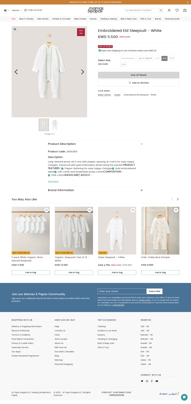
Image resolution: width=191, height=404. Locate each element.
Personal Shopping (64, 364)
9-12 (124, 65)
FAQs (57, 335)
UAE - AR (145, 331)
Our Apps (16, 352)
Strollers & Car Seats (107, 331)
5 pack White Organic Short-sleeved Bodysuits (28, 259)
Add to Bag (30, 273)
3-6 (164, 58)
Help (57, 327)
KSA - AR (145, 356)
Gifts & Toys (103, 348)
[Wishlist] (46, 210)
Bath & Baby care (106, 343)
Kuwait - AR (146, 348)
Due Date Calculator (64, 352)
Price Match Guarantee (23, 339)
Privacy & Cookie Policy (23, 343)
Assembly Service (20, 348)
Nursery (101, 335)
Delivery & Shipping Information (27, 327)
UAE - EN (145, 327)
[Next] (82, 72)
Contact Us (60, 331)
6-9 (172, 58)
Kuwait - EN (146, 343)
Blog (57, 356)
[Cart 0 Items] (185, 10)
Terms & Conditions (21, 335)
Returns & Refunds (20, 331)
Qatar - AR (146, 364)
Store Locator (34, 10)
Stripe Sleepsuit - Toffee (111, 257)
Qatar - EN (146, 360)
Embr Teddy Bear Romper (155, 257)
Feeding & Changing (107, 339)
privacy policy (145, 300)
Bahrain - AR (147, 339)
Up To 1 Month (145, 58)
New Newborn (128, 58)
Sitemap (59, 360)
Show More (53, 182)
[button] (14, 19)
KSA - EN (145, 352)
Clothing (102, 327)
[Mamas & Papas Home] (95, 10)
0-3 (157, 58)
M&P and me (61, 348)
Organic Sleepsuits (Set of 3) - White (72, 259)
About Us (59, 343)
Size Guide (103, 64)
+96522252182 (118, 305)
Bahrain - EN (147, 335)
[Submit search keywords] (161, 10)
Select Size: (104, 60)
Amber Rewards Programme (25, 356)
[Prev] (16, 72)
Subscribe (154, 291)
